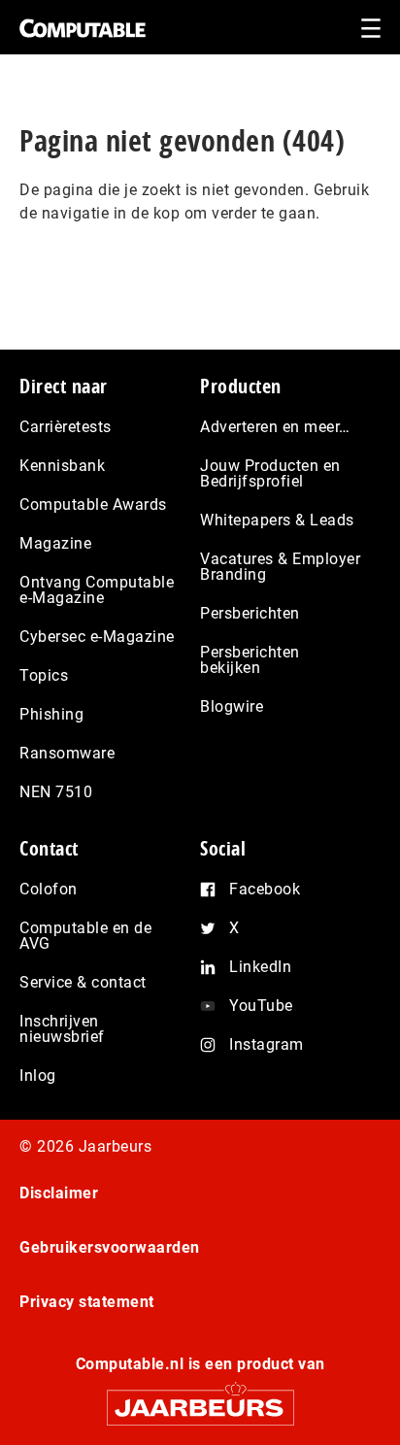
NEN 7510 (55, 792)
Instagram (266, 1044)
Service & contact (83, 982)
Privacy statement (86, 1302)
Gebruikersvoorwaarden (109, 1247)
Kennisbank (62, 465)
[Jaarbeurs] (200, 1399)
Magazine (55, 543)
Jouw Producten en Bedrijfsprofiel (270, 473)
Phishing (51, 714)
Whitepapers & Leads (277, 520)
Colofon (48, 889)
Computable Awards (93, 504)
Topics (43, 675)
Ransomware (67, 753)
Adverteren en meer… (275, 427)
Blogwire (231, 706)
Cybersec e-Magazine (97, 636)
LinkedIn (260, 967)
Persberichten (250, 613)
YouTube (261, 1005)
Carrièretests (65, 427)
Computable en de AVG (85, 936)
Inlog (37, 1075)
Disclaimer (58, 1193)
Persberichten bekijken (250, 660)
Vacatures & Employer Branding (280, 567)
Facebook (264, 889)
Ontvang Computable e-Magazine (96, 590)
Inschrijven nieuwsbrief (62, 1029)
